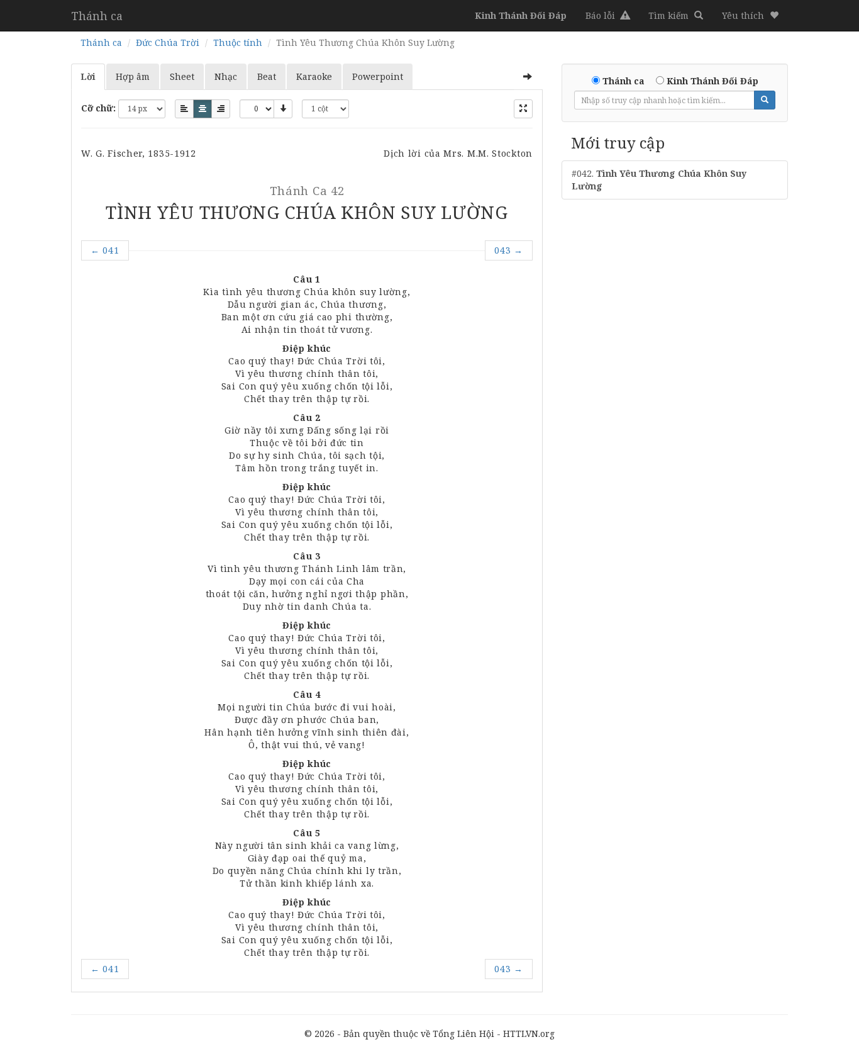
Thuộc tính (237, 42)
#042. (659, 179)
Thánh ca (97, 15)
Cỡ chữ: (98, 108)
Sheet (182, 76)
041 (105, 250)
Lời (88, 76)
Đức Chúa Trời (167, 42)
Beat (266, 76)
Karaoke (314, 76)
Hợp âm (133, 76)
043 (508, 250)
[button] (750, 15)
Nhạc (225, 76)
